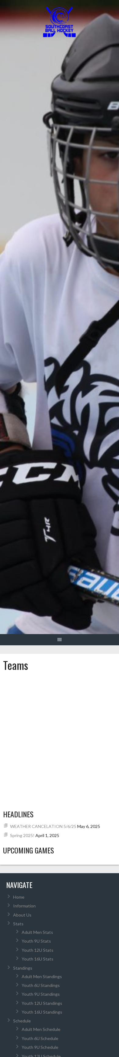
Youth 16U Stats (37, 958)
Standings (22, 968)
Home (18, 897)
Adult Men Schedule (41, 1029)
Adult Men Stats (37, 932)
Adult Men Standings (42, 976)
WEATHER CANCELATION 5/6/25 (43, 826)
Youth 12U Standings (42, 1003)
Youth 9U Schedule (40, 1047)
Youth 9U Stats (36, 941)
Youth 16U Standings (42, 1012)
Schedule (22, 1020)
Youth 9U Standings (41, 994)
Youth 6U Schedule (40, 1038)
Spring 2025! (22, 835)
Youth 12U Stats (37, 950)
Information (24, 905)
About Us (22, 914)
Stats (18, 923)
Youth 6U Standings (41, 985)
